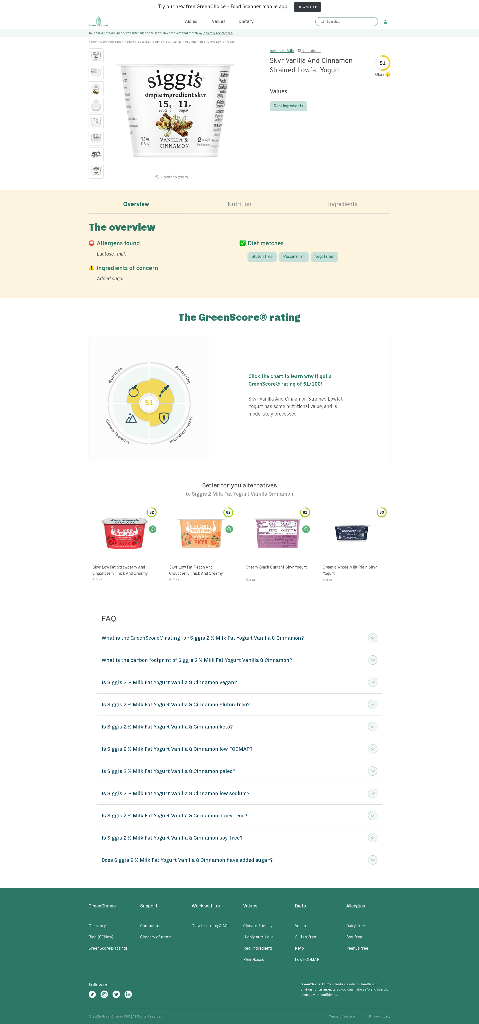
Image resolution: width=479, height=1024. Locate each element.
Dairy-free (355, 926)
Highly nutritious (258, 937)
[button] (347, 21)
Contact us (150, 926)
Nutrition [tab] (239, 204)
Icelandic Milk (282, 51)
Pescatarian (294, 256)
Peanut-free (357, 948)
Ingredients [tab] (343, 204)
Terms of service (342, 1017)
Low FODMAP (307, 959)
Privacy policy (379, 1017)
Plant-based (253, 959)
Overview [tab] (136, 204)
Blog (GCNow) (101, 937)
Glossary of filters (156, 937)
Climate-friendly (257, 926)
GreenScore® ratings (108, 948)
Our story (97, 926)
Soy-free (354, 937)
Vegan (300, 926)
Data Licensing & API (210, 926)
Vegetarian (324, 256)
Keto (299, 948)
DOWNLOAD (307, 7)
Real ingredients (288, 106)
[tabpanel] (239, 251)
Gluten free (262, 256)
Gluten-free (305, 937)
